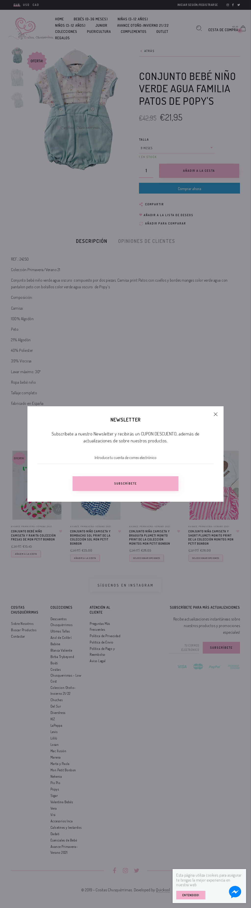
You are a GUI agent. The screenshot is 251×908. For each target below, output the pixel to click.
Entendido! (190, 895)
